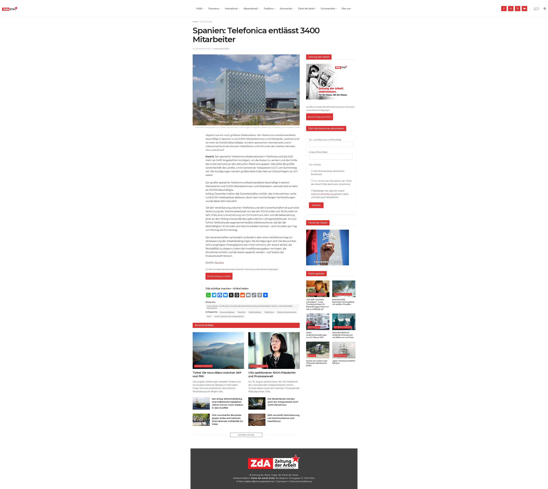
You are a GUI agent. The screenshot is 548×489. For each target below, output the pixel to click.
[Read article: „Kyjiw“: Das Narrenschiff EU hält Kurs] (343, 350)
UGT (209, 316)
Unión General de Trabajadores (229, 316)
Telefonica (269, 312)
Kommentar (286, 8)
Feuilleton (269, 8)
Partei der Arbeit (306, 8)
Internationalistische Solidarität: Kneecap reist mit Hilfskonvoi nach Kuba (343, 334)
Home (195, 22)
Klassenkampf (251, 8)
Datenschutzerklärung (322, 194)
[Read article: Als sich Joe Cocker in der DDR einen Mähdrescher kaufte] (317, 350)
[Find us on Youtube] (524, 8)
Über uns (345, 8)
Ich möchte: (315, 164)
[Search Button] (545, 8)
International (231, 8)
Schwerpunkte (328, 8)
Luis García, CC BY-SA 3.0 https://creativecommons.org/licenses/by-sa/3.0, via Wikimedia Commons (250, 307)
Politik (199, 8)
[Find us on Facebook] (504, 8)
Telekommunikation (286, 312)
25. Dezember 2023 (202, 48)
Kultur (312, 355)
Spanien (241, 312)
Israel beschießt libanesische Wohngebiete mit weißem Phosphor (343, 301)
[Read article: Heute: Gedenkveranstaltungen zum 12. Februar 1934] (317, 321)
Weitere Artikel (246, 435)
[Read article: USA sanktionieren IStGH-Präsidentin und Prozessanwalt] (274, 350)
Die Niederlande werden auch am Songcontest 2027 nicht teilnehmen (283, 401)
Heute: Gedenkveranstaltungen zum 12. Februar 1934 (316, 334)
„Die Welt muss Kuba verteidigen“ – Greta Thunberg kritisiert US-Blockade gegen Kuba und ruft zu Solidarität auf (317, 304)
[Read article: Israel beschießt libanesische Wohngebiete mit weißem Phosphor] (343, 288)
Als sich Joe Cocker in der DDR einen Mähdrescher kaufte (316, 363)
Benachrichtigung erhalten (219, 276)
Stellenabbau (255, 312)
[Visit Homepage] (16, 8)
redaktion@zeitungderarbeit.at (258, 481)
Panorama (213, 8)
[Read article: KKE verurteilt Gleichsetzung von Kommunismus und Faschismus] (256, 420)
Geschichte (314, 327)
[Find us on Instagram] (510, 8)
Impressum (281, 481)
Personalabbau (227, 312)
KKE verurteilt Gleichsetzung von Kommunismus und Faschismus (283, 418)
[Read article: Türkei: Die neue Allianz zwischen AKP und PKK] (218, 350)
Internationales (206, 22)
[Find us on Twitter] (517, 8)
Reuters (219, 262)
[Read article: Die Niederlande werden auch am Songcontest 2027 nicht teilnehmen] (256, 403)
